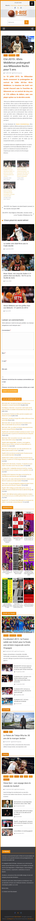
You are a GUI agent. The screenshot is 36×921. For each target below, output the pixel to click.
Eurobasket (13, 635)
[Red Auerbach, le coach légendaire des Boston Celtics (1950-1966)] (7, 804)
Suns (30, 776)
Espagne (6, 635)
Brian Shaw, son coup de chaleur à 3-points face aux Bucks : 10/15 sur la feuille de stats (17, 276)
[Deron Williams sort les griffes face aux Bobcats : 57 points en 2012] (18, 287)
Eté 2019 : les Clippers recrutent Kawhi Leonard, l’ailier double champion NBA (19, 207)
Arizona (6, 776)
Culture (6, 731)
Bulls (11, 776)
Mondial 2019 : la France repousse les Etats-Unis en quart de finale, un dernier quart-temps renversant (23, 667)
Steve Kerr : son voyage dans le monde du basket (17, 784)
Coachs (16, 776)
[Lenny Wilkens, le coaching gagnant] (7, 832)
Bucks (5, 55)
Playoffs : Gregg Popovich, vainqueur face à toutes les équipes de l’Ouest (23, 822)
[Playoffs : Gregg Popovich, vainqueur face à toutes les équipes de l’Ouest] (7, 823)
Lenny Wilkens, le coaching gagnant (23, 831)
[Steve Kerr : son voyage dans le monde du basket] (18, 765)
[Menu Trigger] (32, 3)
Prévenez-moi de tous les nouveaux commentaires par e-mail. (18, 381)
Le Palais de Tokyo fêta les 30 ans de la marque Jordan (16, 736)
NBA (18, 55)
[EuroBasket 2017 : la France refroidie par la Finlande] (7, 702)
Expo (11, 731)
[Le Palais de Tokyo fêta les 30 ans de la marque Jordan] (18, 721)
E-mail (4, 361)
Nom (4, 353)
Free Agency (12, 55)
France (19, 635)
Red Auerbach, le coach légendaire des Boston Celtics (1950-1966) (23, 802)
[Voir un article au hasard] (32, 29)
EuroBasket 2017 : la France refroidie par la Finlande (21, 700)
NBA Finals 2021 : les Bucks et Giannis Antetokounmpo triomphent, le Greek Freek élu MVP (9, 193)
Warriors (6, 779)
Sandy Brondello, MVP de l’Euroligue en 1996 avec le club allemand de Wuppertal (23, 812)
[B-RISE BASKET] (18, 10)
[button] (7, 527)
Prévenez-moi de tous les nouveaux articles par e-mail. (18, 387)
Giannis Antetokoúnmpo (22, 124)
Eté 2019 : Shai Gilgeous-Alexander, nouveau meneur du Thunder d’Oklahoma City (17, 214)
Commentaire (6, 330)
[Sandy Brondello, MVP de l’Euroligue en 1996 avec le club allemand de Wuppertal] (7, 814)
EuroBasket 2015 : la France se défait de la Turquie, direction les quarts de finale (22, 690)
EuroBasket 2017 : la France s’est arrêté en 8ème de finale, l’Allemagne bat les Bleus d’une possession (22, 679)
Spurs (26, 776)
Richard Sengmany (17, 73)
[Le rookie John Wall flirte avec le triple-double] (18, 225)
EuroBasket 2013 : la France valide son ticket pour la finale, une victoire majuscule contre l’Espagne (17, 643)
